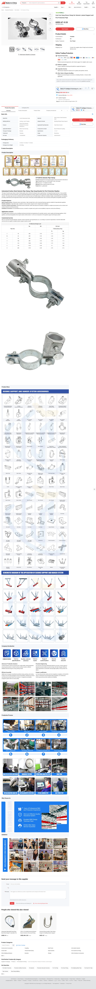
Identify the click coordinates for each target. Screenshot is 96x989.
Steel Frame (50, 948)
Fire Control (17, 10)
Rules (93, 7)
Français (29, 980)
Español (19, 980)
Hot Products (13, 978)
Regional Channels (64, 978)
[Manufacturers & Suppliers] (9, 2)
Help (69, 7)
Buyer (62, 7)
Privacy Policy (69, 983)
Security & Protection (9, 10)
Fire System (31, 968)
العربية (55, 980)
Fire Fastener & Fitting (25, 10)
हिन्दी (67, 980)
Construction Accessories (7, 948)
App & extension (77, 7)
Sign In (57, 101)
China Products (20, 978)
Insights (83, 978)
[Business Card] (92, 114)
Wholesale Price (50, 978)
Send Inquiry (65, 29)
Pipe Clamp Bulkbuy (15, 971)
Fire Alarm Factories (7, 968)
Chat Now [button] (86, 29)
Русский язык (35, 980)
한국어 (59, 980)
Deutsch (45, 980)
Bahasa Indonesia (87, 980)
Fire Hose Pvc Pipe (88, 968)
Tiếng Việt (80, 980)
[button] (65, 110)
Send (12, 903)
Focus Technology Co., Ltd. (39, 983)
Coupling (27, 948)
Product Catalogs (21, 945)
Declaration (62, 983)
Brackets (27, 953)
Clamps (49, 953)
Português (25, 980)
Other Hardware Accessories (77, 953)
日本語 (63, 980)
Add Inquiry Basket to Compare (27, 54)
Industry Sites (57, 978)
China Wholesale (42, 978)
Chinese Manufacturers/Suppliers (31, 978)
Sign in (93, 3)
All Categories (6, 7)
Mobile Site (78, 978)
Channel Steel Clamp (29, 950)
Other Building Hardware (6, 953)
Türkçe (75, 980)
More (2, 955)
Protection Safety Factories (20, 968)
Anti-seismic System (75, 948)
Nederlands (50, 980)
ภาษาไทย (71, 980)
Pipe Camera (5, 971)
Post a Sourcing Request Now (40, 903)
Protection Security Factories (43, 968)
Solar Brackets (51, 950)
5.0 (77, 110)
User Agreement (56, 983)
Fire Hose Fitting (64, 968)
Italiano (41, 980)
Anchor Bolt (4, 950)
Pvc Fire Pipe (55, 968)
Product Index (72, 978)
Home (2, 10)
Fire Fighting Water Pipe (76, 968)
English (15, 980)
